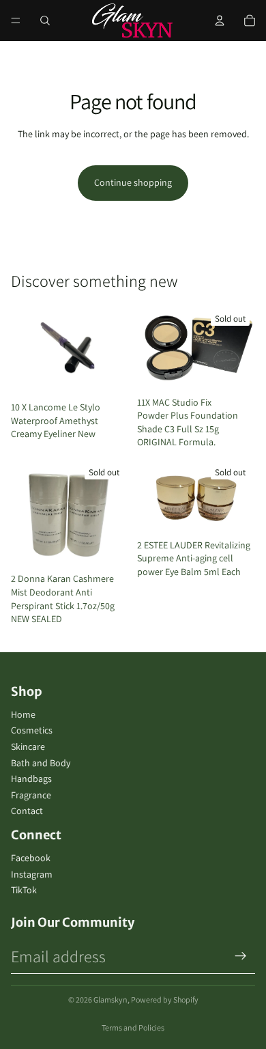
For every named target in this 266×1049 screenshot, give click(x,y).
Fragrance (31, 795)
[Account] (220, 20)
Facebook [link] (30, 858)
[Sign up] (240, 956)
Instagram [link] (32, 874)
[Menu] (15, 20)
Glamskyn (110, 999)
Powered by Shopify (164, 999)
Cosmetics (32, 730)
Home (23, 714)
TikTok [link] (24, 890)
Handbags (31, 778)
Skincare (28, 746)
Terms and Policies (133, 1027)
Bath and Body (40, 763)
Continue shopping (133, 182)
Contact (27, 811)
